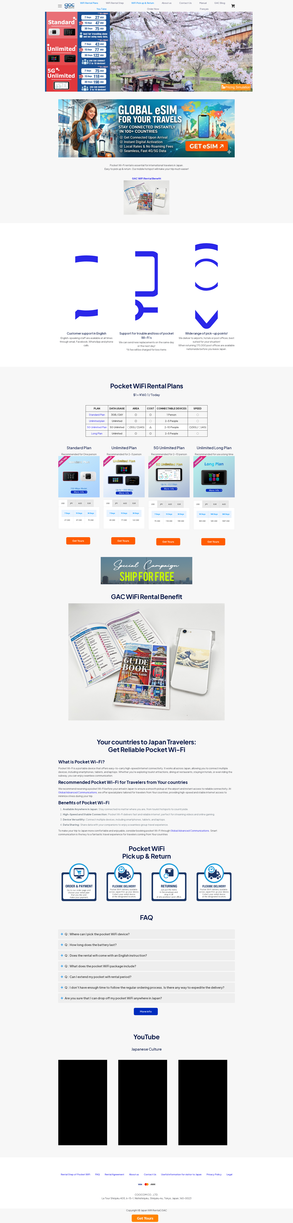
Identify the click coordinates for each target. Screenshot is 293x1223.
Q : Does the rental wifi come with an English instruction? (106, 955)
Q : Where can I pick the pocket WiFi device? (97, 934)
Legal (229, 1174)
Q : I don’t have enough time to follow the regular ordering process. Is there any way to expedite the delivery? (144, 987)
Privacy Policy (214, 1174)
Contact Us (150, 1174)
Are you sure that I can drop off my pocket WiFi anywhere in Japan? (113, 998)
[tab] (62, 503)
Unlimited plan (97, 421)
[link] (146, 128)
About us (134, 1174)
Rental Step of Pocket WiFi (75, 1174)
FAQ (97, 1174)
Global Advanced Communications (77, 792)
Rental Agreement (114, 1174)
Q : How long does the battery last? (91, 945)
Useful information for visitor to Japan (181, 1174)
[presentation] (62, 503)
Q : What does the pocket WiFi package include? (100, 966)
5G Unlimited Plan (97, 427)
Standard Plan (97, 414)
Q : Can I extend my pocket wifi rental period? (98, 977)
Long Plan (96, 433)
